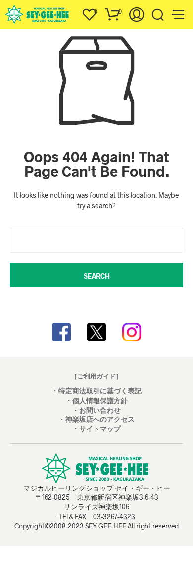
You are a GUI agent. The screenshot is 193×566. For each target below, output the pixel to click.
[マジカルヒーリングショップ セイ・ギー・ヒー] (61, 332)
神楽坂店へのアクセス (100, 419)
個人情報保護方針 (100, 400)
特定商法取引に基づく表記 (100, 390)
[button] (89, 12)
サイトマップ (100, 428)
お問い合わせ (100, 410)
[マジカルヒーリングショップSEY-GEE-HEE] (96, 332)
